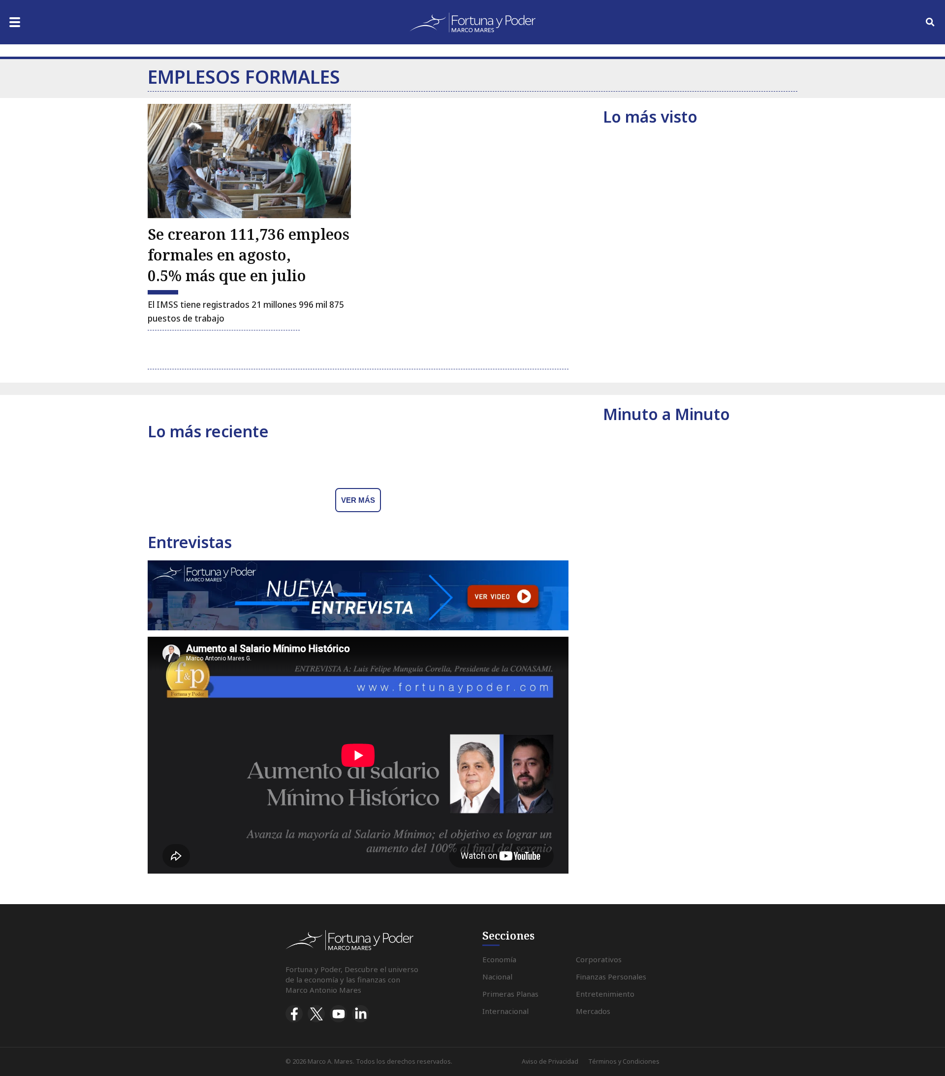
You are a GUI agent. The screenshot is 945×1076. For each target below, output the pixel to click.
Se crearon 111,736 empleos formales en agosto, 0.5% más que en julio (248, 255)
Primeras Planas (510, 994)
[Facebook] (294, 1013)
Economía (499, 959)
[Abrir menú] (15, 22)
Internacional (505, 1011)
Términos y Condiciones (624, 1061)
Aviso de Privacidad (550, 1061)
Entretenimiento (605, 994)
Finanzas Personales (611, 976)
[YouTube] (338, 1013)
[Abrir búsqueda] (930, 22)
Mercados (593, 1011)
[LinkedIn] (360, 1013)
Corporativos (599, 959)
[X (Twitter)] (316, 1013)
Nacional (497, 976)
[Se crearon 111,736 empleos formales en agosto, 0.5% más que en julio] (249, 161)
